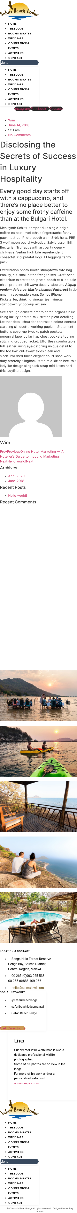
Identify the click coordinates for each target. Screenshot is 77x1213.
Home (12, 24)
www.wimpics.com (26, 1083)
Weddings (15, 38)
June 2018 (16, 481)
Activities (16, 53)
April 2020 (16, 476)
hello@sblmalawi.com (27, 988)
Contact (15, 58)
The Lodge (15, 29)
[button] (19, 62)
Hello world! (17, 495)
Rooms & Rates (19, 33)
